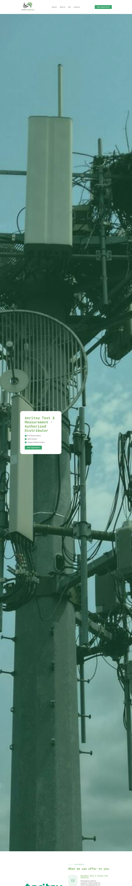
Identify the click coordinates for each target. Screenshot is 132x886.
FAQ (69, 7)
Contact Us (77, 7)
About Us (62, 7)
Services (54, 7)
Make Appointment (103, 7)
